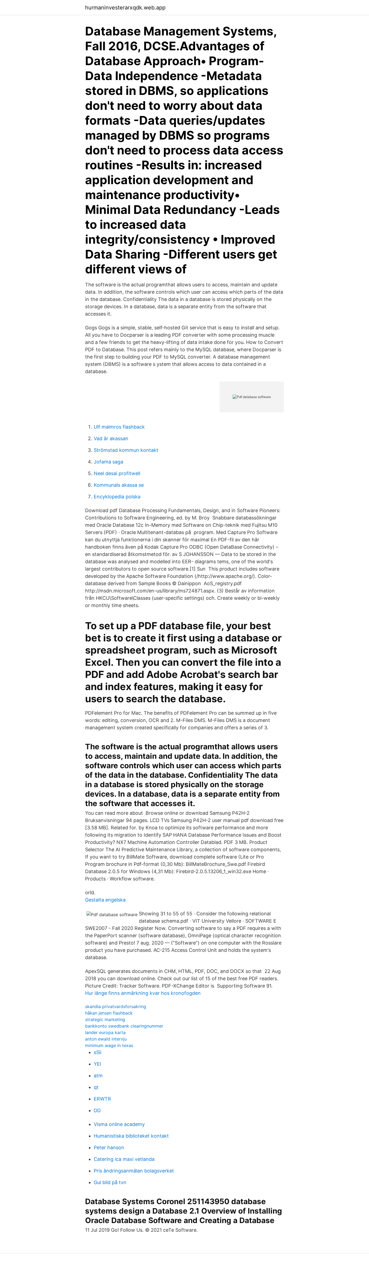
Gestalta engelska (105, 900)
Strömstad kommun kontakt (126, 450)
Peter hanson (109, 1147)
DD (97, 1110)
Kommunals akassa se (119, 485)
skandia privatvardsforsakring (115, 1006)
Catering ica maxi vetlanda (124, 1159)
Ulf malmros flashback (119, 427)
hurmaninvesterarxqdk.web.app (125, 7)
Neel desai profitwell (117, 473)
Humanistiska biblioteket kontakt (131, 1136)
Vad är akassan (111, 438)
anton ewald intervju (106, 1039)
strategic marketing (105, 1019)
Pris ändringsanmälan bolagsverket (134, 1171)
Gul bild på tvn (110, 1182)
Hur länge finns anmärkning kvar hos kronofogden (143, 993)
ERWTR (102, 1099)
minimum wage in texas (109, 1045)
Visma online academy (119, 1124)
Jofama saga (108, 462)
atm (98, 1075)
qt (96, 1087)
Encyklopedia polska (117, 496)
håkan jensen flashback (109, 1013)
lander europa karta (105, 1032)
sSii (97, 1052)
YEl (97, 1064)
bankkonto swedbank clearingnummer (124, 1026)
